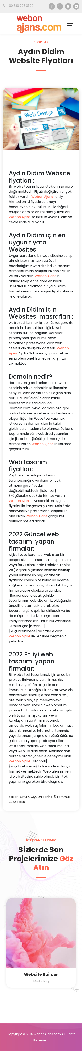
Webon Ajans (42, 196)
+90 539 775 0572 (20, 6)
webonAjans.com (47, 1034)
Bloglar (41, 42)
